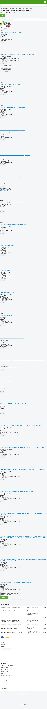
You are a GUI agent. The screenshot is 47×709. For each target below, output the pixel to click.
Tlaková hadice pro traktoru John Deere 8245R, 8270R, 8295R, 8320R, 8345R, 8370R (12, 617)
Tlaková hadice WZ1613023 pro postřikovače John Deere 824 (13, 403)
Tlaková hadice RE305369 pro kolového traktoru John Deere (13, 224)
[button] (45, 2)
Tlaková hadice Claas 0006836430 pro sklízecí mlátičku (12, 338)
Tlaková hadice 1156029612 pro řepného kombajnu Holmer (12, 107)
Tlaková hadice (3, 613)
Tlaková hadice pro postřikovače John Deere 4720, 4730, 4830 (12, 632)
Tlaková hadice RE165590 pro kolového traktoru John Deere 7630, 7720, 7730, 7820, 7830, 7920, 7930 (22, 447)
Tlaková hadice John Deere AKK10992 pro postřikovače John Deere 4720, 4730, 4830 (18, 54)
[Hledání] (45, 5)
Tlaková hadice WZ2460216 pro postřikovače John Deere (12, 381)
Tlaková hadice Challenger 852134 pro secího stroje (11, 32)
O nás (2, 642)
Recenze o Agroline (5, 671)
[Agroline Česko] (7, 2)
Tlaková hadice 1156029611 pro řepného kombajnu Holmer (12, 130)
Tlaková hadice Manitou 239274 (7, 270)
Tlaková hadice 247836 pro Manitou (7, 245)
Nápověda (3, 644)
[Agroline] (1, 8)
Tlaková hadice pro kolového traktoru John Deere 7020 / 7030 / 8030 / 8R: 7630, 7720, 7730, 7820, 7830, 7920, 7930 (12, 621)
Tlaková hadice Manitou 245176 (7, 292)
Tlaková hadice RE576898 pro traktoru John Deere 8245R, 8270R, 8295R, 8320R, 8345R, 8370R (20, 425)
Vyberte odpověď (5, 71)
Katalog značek (4, 673)
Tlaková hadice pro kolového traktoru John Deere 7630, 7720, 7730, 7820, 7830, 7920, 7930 (12, 625)
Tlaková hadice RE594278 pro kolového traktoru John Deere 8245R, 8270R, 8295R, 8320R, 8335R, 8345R (22, 360)
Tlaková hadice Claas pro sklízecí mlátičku (9, 628)
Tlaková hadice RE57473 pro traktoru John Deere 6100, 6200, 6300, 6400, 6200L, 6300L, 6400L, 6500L (22, 469)
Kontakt (2, 646)
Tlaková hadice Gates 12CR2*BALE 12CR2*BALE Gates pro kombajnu (15, 155)
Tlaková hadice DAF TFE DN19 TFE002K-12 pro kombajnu (12, 177)
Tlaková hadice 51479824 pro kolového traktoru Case (11, 202)
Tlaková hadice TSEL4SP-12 (6, 315)
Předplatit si (4, 597)
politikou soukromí (15, 599)
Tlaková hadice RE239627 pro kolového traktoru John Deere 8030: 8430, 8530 (16, 491)
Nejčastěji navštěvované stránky (7, 675)
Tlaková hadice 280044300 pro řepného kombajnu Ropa (12, 84)
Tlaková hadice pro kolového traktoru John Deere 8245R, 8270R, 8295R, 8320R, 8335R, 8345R (11, 608)
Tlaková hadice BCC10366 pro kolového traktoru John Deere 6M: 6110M (15, 582)
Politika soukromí (4, 667)
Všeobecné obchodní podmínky (7, 665)
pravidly (21, 599)
